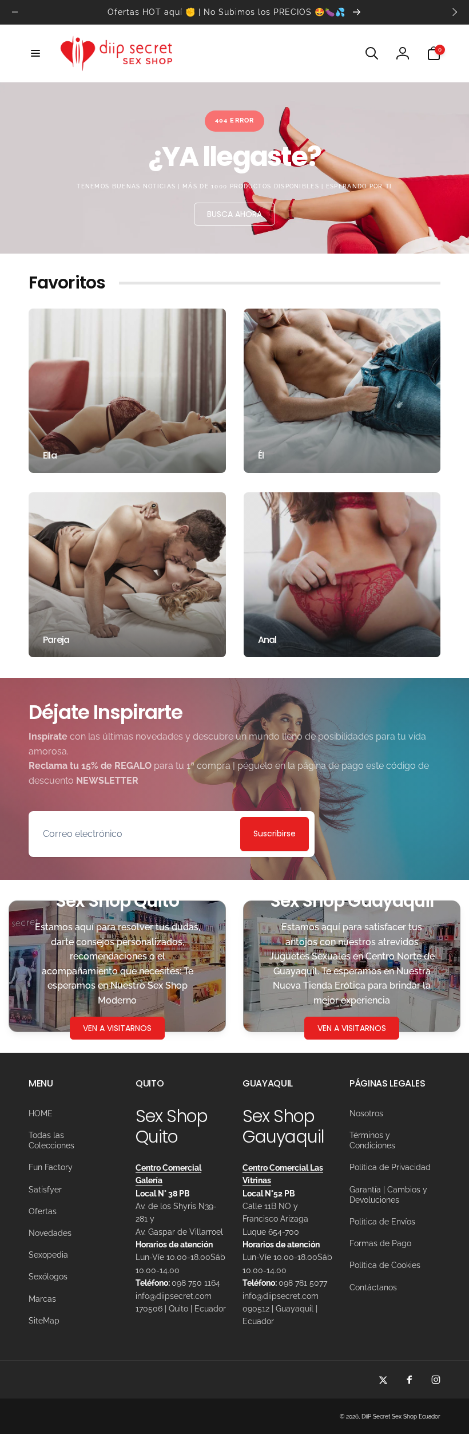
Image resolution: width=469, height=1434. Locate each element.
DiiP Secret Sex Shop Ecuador (400, 1416)
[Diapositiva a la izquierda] (15, 12)
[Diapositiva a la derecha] (454, 12)
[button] (35, 53)
